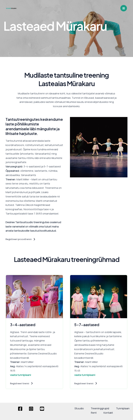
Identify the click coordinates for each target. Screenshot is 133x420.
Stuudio (79, 408)
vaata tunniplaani (20, 375)
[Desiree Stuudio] (11, 8)
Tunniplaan (123, 408)
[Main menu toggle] (123, 8)
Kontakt (108, 412)
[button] (21, 239)
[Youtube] (42, 408)
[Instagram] (31, 408)
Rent (94, 412)
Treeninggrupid (100, 408)
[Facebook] (20, 408)
